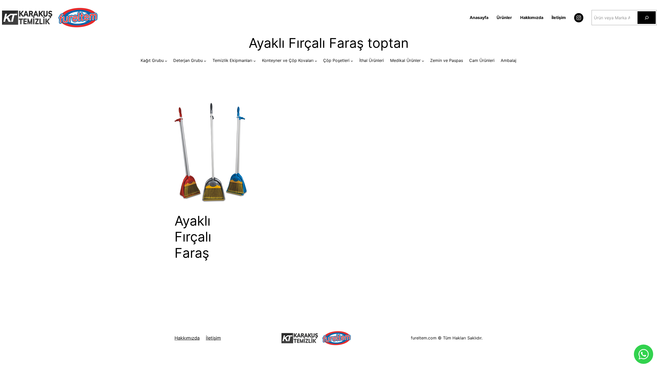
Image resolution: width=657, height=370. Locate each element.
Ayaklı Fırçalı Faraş (193, 237)
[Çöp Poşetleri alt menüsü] (352, 60)
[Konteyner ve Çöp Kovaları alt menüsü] (316, 60)
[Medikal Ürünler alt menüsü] (423, 60)
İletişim (213, 338)
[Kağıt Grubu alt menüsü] (166, 60)
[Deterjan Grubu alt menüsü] (205, 60)
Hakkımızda (187, 338)
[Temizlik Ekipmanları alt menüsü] (254, 60)
